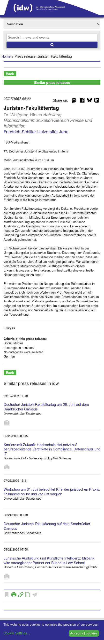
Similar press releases (52, 82)
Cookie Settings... (16, 633)
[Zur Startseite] (52, 13)
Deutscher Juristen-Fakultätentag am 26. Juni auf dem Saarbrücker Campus (46, 406)
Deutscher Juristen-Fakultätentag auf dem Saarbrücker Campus (47, 526)
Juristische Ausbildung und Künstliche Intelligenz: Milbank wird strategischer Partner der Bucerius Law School (49, 560)
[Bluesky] (89, 101)
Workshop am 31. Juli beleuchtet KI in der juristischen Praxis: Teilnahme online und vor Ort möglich (52, 491)
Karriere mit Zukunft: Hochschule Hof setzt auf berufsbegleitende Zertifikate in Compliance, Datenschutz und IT (52, 449)
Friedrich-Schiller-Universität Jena (36, 131)
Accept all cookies (83, 633)
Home (6, 56)
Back (10, 73)
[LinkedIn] (96, 101)
